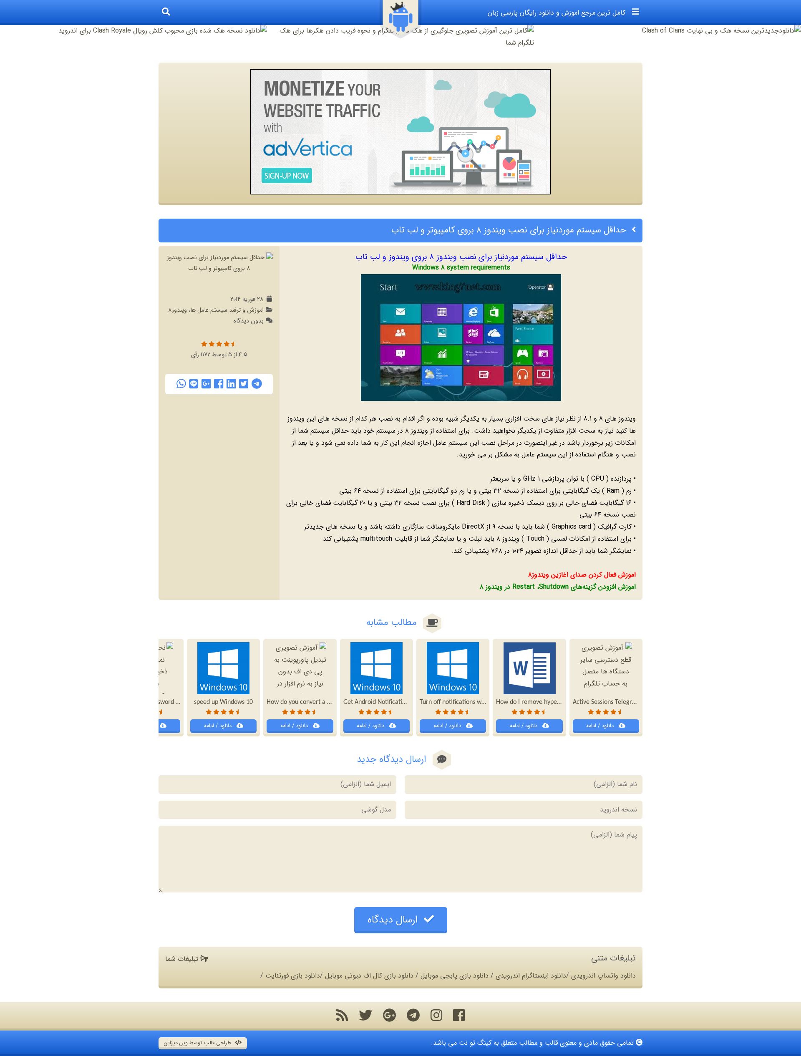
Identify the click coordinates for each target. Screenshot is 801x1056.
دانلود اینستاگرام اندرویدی (531, 975)
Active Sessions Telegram (607, 702)
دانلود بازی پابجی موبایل (455, 975)
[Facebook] (218, 383)
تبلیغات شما (182, 959)
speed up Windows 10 (223, 702)
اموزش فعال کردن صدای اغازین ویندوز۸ (582, 575)
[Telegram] (257, 383)
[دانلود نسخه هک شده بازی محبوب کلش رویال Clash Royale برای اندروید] (133, 31)
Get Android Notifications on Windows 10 (398, 702)
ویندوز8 (177, 310)
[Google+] (206, 383)
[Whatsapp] (181, 383)
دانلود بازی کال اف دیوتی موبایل (369, 975)
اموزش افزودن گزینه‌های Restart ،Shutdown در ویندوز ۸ (558, 587)
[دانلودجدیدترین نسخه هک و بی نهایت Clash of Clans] (667, 31)
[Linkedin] (231, 383)
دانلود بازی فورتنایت (292, 975)
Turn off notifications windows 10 (464, 702)
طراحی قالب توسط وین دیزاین (198, 1043)
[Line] (193, 383)
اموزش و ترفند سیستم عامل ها (227, 310)
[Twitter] (243, 383)
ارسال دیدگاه (394, 920)
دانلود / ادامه (600, 726)
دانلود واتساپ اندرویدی (603, 975)
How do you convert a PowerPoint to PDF (322, 702)
